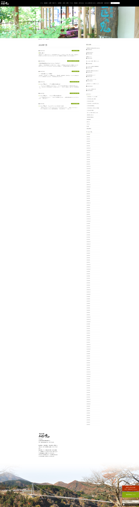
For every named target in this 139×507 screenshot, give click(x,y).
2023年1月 (88, 145)
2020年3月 (88, 200)
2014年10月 (88, 294)
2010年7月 (88, 410)
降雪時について (89, 56)
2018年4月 (88, 209)
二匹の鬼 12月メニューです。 (91, 79)
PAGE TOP (135, 499)
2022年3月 (88, 159)
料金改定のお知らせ (89, 52)
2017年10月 (88, 221)
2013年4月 (88, 335)
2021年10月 (88, 168)
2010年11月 (88, 401)
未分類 (88, 126)
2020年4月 (88, 198)
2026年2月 (88, 136)
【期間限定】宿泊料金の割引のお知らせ (93, 48)
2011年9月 (88, 378)
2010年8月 (88, 408)
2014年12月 (88, 289)
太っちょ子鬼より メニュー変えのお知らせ (50, 95)
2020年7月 (88, 193)
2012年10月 (88, 349)
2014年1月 (88, 314)
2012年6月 (88, 358)
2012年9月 (88, 351)
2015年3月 (88, 282)
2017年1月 (88, 239)
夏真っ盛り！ (42, 53)
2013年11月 (88, 319)
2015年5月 (88, 278)
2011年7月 (88, 383)
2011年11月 (88, 374)
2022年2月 (88, 161)
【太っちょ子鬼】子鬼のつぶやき (92, 112)
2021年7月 (88, 175)
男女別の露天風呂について (90, 75)
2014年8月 (88, 298)
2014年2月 (88, 312)
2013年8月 (88, 326)
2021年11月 (88, 166)
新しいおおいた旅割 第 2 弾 (91, 89)
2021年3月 (88, 180)
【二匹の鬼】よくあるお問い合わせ (93, 103)
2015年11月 (88, 266)
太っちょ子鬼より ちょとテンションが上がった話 (51, 106)
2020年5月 (88, 196)
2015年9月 (88, 271)
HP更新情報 (89, 119)
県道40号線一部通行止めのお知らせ (92, 70)
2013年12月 (88, 317)
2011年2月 (88, 394)
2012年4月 (88, 362)
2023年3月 (88, 143)
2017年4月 (88, 232)
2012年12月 (88, 344)
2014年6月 (88, 303)
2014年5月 (88, 305)
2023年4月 (88, 141)
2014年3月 (88, 310)
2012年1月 (88, 369)
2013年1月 (88, 342)
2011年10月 (88, 376)
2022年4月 (88, 157)
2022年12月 (88, 148)
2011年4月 (88, 390)
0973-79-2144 (43, 442)
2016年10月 (88, 246)
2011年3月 (88, 392)
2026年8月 (88, 134)
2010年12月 (88, 399)
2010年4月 (88, 417)
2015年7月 (88, 273)
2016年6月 (88, 253)
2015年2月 (88, 285)
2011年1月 (88, 397)
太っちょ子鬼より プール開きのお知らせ (49, 84)
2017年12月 (88, 216)
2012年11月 (88, 346)
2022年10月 (88, 150)
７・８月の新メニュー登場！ (46, 73)
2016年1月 (88, 262)
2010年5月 (88, 415)
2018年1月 (88, 214)
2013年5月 (88, 333)
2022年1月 (88, 164)
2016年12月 (88, 241)
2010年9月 (88, 406)
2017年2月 (88, 237)
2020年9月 (88, 189)
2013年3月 (88, 337)
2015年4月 (88, 280)
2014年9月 (88, 296)
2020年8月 (88, 191)
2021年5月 (88, 177)
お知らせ (88, 121)
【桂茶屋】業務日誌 (75, 50)
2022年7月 (88, 152)
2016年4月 (88, 257)
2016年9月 (88, 248)
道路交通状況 (89, 128)
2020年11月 (88, 184)
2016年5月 (88, 255)
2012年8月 (88, 353)
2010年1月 (88, 424)
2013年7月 (88, 328)
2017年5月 (88, 230)
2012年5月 (88, 360)
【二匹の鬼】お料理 (75, 71)
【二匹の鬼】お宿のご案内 (74, 81)
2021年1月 (88, 182)
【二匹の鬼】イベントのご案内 (92, 96)
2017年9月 (88, 223)
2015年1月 (88, 287)
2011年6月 (88, 385)
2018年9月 (88, 205)
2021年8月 (88, 173)
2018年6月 (88, 207)
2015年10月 (88, 269)
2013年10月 (88, 321)
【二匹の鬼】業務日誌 (75, 103)
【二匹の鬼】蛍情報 (90, 110)
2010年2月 (88, 422)
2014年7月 (88, 301)
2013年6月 (88, 330)
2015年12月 (88, 264)
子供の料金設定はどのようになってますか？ (49, 63)
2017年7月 (88, 225)
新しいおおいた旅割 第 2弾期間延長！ (92, 66)
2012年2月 (88, 367)
